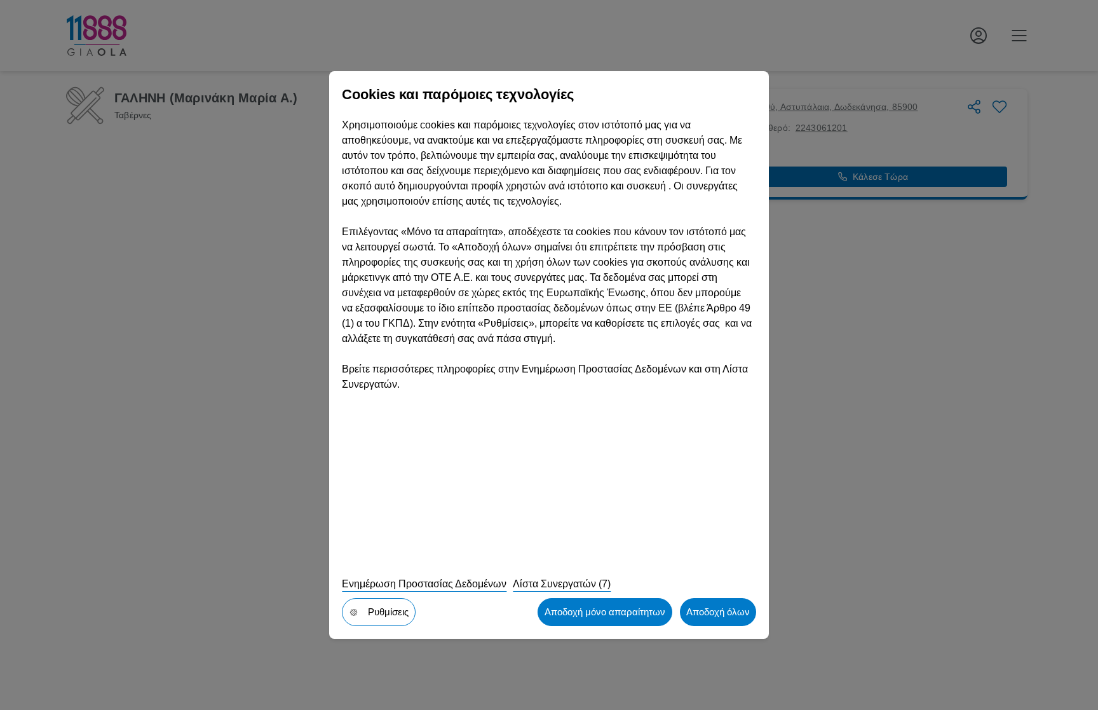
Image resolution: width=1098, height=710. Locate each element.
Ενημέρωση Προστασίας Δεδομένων (424, 583)
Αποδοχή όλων (718, 611)
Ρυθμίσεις (388, 611)
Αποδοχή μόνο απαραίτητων (605, 611)
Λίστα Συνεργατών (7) (562, 583)
